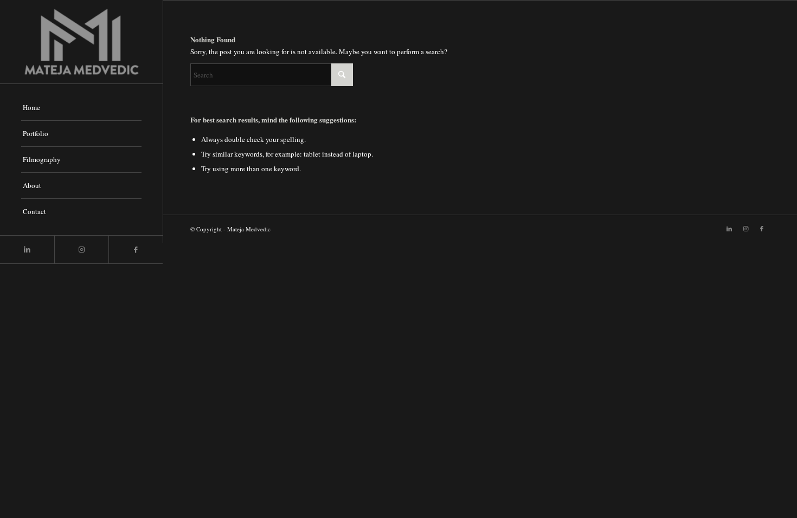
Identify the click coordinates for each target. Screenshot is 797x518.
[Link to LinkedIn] (27, 249)
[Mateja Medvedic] (81, 41)
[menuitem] (81, 108)
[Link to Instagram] (81, 249)
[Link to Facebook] (135, 249)
